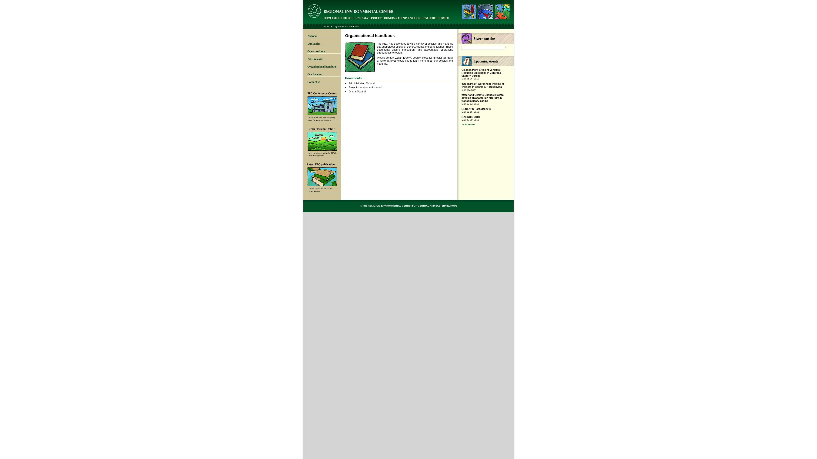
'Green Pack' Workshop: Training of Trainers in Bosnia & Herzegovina (482, 85)
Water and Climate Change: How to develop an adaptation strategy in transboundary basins (482, 98)
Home (327, 26)
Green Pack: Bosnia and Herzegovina (320, 189)
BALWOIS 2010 (470, 117)
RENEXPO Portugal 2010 (476, 109)
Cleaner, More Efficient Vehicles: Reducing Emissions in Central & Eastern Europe (481, 72)
